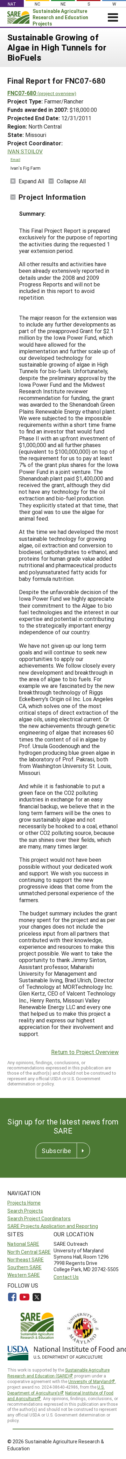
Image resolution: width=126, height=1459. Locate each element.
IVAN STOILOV (25, 151)
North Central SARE (29, 1252)
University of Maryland (89, 1381)
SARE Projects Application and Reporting (52, 1226)
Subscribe (56, 1150)
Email (15, 159)
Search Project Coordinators (39, 1218)
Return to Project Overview (85, 1051)
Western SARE (23, 1275)
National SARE (23, 1244)
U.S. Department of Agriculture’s (56, 1390)
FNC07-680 (41, 93)
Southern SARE (24, 1267)
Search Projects (25, 1210)
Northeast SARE (25, 1259)
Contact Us (66, 1277)
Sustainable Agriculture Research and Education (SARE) (58, 1373)
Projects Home (24, 1202)
